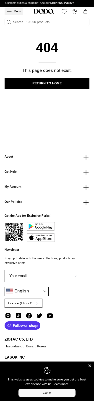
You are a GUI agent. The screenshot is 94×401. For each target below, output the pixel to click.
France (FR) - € (20, 303)
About (9, 156)
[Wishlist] (64, 11)
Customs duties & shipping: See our (39, 3)
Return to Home (47, 83)
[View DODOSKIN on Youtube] (50, 315)
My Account (13, 186)
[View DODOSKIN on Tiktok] (18, 315)
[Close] (90, 365)
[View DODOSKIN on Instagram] (8, 315)
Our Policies (13, 201)
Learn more (61, 384)
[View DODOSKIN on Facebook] (29, 315)
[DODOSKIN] (44, 11)
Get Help (11, 171)
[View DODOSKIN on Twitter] (39, 315)
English (21, 291)
